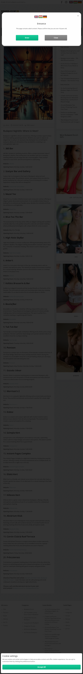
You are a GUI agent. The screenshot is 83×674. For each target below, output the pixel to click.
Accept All (42, 667)
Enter (27, 38)
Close (56, 38)
